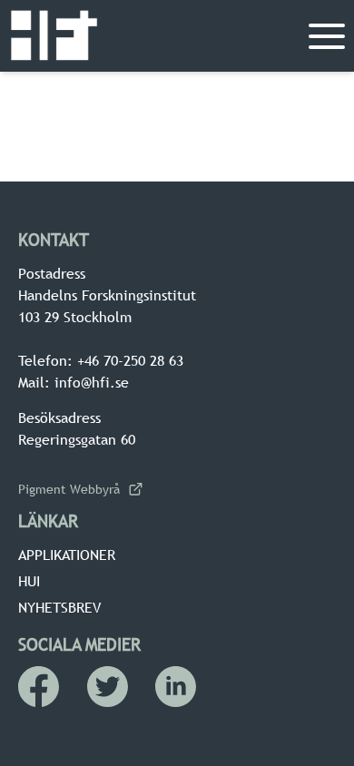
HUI (29, 581)
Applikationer (66, 555)
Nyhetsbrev (59, 607)
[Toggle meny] (327, 36)
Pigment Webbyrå (69, 489)
